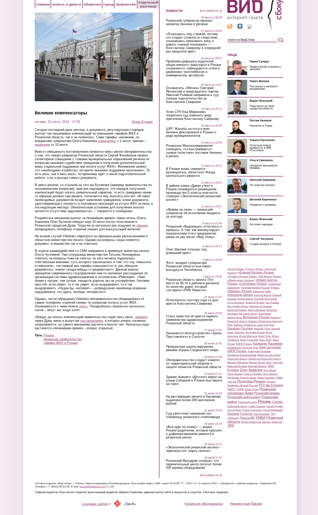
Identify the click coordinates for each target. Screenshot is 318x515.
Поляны (271, 381)
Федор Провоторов (251, 422)
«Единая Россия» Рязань (256, 272)
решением (42, 144)
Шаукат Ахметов (272, 422)
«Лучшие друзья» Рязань (242, 276)
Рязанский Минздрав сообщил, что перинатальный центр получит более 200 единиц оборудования (194, 464)
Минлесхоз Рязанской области (264, 359)
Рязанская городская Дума (251, 391)
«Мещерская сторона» (240, 280)
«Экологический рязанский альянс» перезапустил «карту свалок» (193, 449)
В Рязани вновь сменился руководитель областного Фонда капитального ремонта (190, 172)
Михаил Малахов (237, 362)
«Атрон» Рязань (235, 269)
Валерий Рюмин (237, 310)
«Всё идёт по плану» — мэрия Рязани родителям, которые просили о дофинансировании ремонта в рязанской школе (194, 432)
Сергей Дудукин (274, 406)
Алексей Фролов (262, 295)
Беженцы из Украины (261, 306)
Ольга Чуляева (253, 374)
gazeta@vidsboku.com (94, 486)
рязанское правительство (62, 339)
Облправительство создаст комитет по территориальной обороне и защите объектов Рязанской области (193, 363)
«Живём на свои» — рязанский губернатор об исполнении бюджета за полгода (193, 213)
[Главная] (255, 29)
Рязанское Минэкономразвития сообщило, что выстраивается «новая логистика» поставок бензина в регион (193, 151)
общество (92, 4)
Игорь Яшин (265, 340)
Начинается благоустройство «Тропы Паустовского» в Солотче (194, 334)
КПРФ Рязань (244, 343)
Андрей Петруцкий (265, 298)
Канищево (260, 343)
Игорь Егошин (142, 122)
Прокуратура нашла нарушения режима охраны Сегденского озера (192, 348)
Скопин (233, 414)
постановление (91, 321)
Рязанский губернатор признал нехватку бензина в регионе (189, 22)
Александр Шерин (240, 295)
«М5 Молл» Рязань (269, 276)
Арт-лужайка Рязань (238, 306)
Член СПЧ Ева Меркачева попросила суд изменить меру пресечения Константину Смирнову (192, 115)
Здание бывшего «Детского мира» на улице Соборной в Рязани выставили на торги (194, 380)
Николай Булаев (237, 366)
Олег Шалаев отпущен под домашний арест (186, 251)
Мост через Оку (274, 362)
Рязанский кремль (267, 393)
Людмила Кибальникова (241, 355)
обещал (142, 225)
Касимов (275, 343)
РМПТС (231, 389)
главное (43, 4)
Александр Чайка (262, 291)
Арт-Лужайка (272, 302)
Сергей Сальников (252, 410)
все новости (209, 10)
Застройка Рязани (255, 332)
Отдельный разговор (148, 4)
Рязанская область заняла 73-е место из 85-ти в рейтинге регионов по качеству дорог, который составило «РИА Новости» (192, 285)
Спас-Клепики (261, 414)
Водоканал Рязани (256, 317)
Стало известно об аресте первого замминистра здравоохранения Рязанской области (192, 320)
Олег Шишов (269, 370)
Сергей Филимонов (273, 410)
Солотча (246, 414)
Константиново (270, 347)
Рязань (48, 335)
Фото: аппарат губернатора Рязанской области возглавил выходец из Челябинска (188, 266)
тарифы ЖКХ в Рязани (60, 343)
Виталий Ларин (248, 313)
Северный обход (237, 406)
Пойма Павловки (266, 377)
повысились (107, 141)
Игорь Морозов (248, 336)
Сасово (277, 402)
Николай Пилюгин (257, 366)
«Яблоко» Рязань (239, 291)
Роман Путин (251, 389)
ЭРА (230, 425)
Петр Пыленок (270, 374)
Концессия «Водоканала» (204, 504)
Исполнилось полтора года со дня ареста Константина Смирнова (192, 301)
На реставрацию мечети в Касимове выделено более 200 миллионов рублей (193, 400)
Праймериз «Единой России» (242, 385)
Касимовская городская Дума (242, 347)
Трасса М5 (247, 418)
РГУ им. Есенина (271, 385)
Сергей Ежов (234, 410)
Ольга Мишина (235, 374)
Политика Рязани (251, 381)
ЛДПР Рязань (236, 351)
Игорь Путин (264, 336)
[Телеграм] (250, 27)
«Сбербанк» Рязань (252, 283)
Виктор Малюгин (257, 310)
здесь (83, 306)
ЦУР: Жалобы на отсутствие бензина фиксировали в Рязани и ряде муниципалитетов (191, 132)
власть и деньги (66, 4)
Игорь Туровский (249, 340)
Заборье (240, 332)
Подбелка (233, 377)
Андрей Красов (245, 299)
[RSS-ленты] (229, 27)
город (108, 4)
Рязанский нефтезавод (243, 397)
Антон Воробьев (235, 302)
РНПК (240, 389)
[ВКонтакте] (240, 27)
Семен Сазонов (256, 406)
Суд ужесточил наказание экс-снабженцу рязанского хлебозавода (193, 415)
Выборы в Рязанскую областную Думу (254, 325)
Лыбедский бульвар (259, 351)
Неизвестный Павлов (246, 504)
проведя (141, 317)
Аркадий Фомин (255, 302)
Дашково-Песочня (240, 328)
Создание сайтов (96, 504)
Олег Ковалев (251, 370)
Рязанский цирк (247, 402)
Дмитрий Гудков (262, 329)
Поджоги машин (248, 377)
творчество (126, 4)
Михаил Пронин (257, 362)
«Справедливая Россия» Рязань (260, 287)
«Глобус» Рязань (254, 269)
